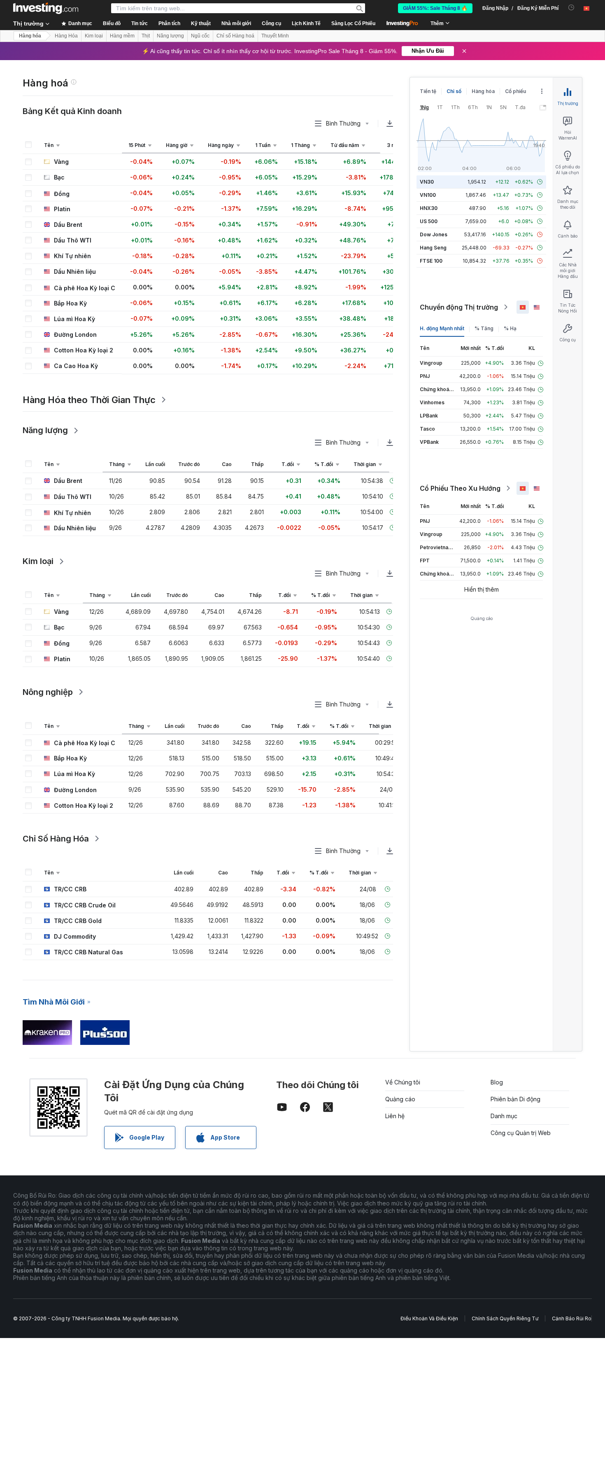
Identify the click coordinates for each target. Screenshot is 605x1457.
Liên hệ (395, 1115)
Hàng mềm (122, 36)
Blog (497, 1082)
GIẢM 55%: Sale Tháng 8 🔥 (435, 8)
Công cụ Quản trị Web (521, 1132)
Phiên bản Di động (515, 1099)
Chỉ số (454, 91)
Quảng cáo (400, 1099)
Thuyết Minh (275, 36)
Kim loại (94, 36)
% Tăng (484, 328)
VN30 (427, 182)
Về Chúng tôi (402, 1082)
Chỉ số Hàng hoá (235, 36)
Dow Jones (433, 234)
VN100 (428, 195)
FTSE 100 (431, 261)
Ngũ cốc (200, 36)
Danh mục (504, 1115)
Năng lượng (170, 36)
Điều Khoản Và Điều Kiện (429, 1318)
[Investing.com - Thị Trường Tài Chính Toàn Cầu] (45, 8)
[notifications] (571, 8)
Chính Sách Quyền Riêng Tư (505, 1318)
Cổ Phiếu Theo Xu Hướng (460, 488)
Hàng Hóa (66, 36)
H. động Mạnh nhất (442, 328)
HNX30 (428, 208)
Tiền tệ (428, 91)
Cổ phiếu (515, 91)
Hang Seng (433, 248)
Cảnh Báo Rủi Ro (571, 1318)
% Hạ (510, 328)
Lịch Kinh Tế (306, 23)
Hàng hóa (30, 36)
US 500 (428, 221)
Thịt (146, 36)
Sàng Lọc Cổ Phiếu (353, 23)
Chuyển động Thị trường (459, 307)
